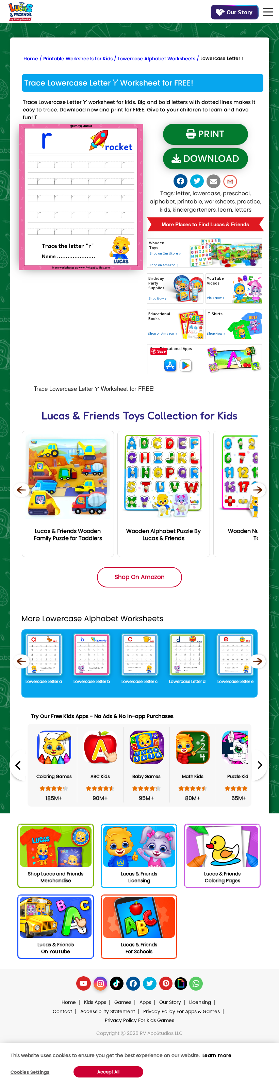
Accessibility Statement (107, 1011)
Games (122, 1002)
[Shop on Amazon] (172, 273)
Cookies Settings (30, 1072)
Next (259, 765)
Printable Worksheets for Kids (78, 58)
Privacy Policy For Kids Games (139, 1020)
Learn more (217, 1055)
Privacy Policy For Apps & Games (181, 1011)
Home (30, 58)
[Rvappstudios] (21, 10)
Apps (145, 1002)
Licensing (200, 1002)
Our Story (239, 12)
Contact (62, 1011)
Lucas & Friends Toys (93, 415)
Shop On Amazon (140, 577)
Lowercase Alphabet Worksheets (156, 58)
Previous (17, 765)
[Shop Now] (155, 325)
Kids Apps (95, 1002)
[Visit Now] (214, 321)
